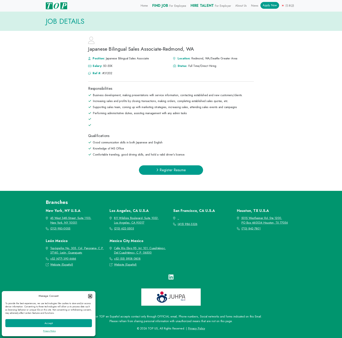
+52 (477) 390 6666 (63, 259)
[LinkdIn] (171, 277)
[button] (90, 296)
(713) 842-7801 (251, 229)
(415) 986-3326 (187, 224)
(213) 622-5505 (124, 229)
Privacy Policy (49, 331)
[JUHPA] (171, 297)
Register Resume (172, 170)
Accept (49, 323)
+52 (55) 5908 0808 (127, 259)
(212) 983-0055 (60, 229)
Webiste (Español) (61, 265)
